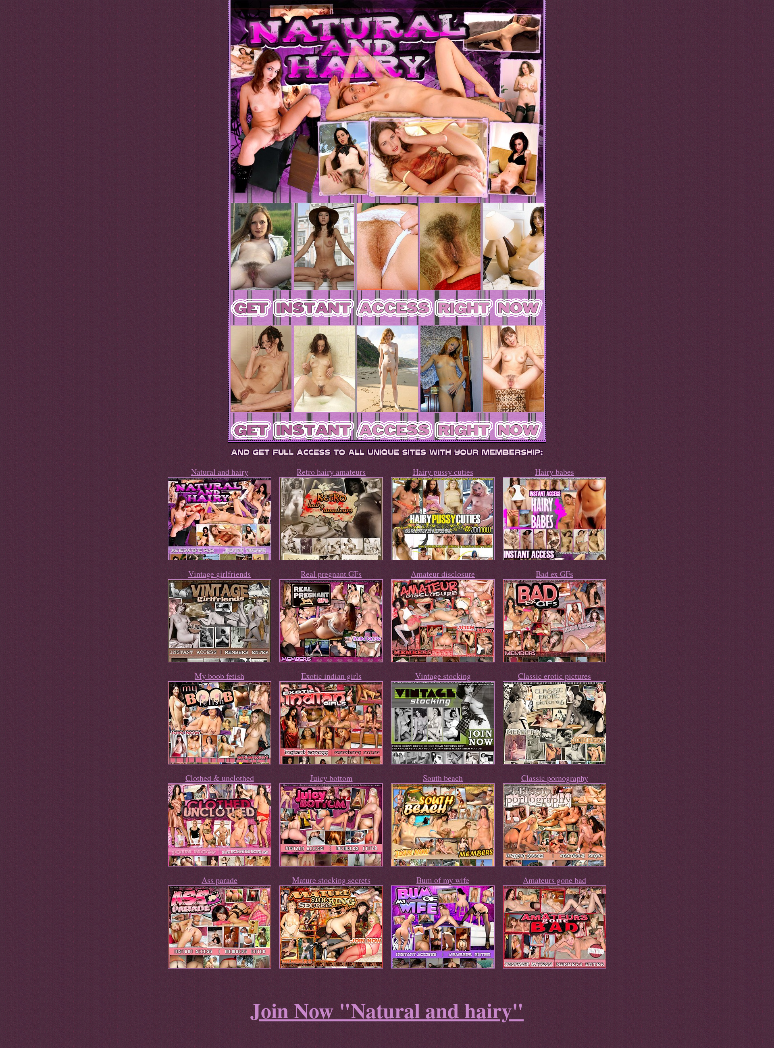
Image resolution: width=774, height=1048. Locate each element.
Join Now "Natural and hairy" (387, 1010)
